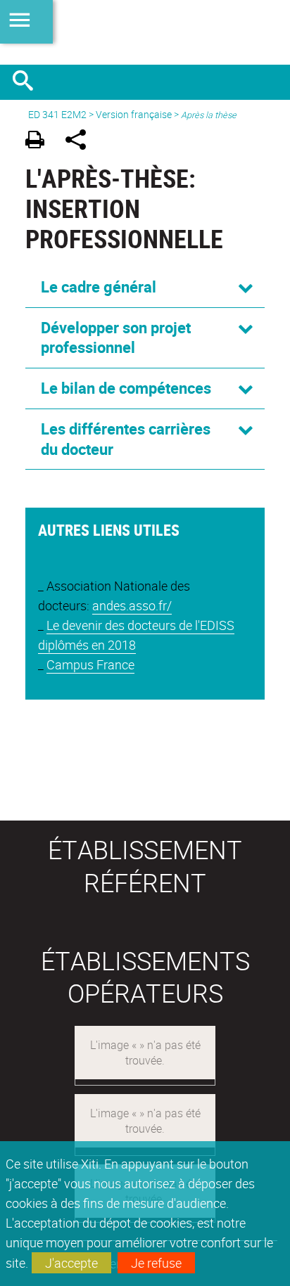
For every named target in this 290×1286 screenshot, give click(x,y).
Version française (134, 114)
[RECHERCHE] (28, 82)
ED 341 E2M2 (57, 114)
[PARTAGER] (80, 141)
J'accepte (71, 1262)
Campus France (90, 664)
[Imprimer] (39, 141)
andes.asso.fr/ (132, 605)
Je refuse (156, 1262)
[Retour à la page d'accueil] (145, 32)
